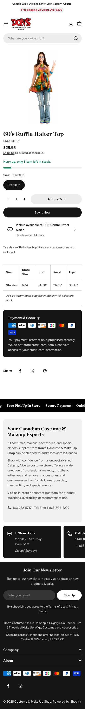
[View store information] (75, 230)
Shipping (8, 152)
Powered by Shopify (67, 701)
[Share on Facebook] (20, 371)
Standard (14, 185)
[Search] (75, 38)
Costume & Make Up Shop (32, 701)
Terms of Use (57, 606)
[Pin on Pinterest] (45, 371)
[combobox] (42, 38)
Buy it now (42, 212)
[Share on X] (33, 371)
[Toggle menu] (5, 23)
